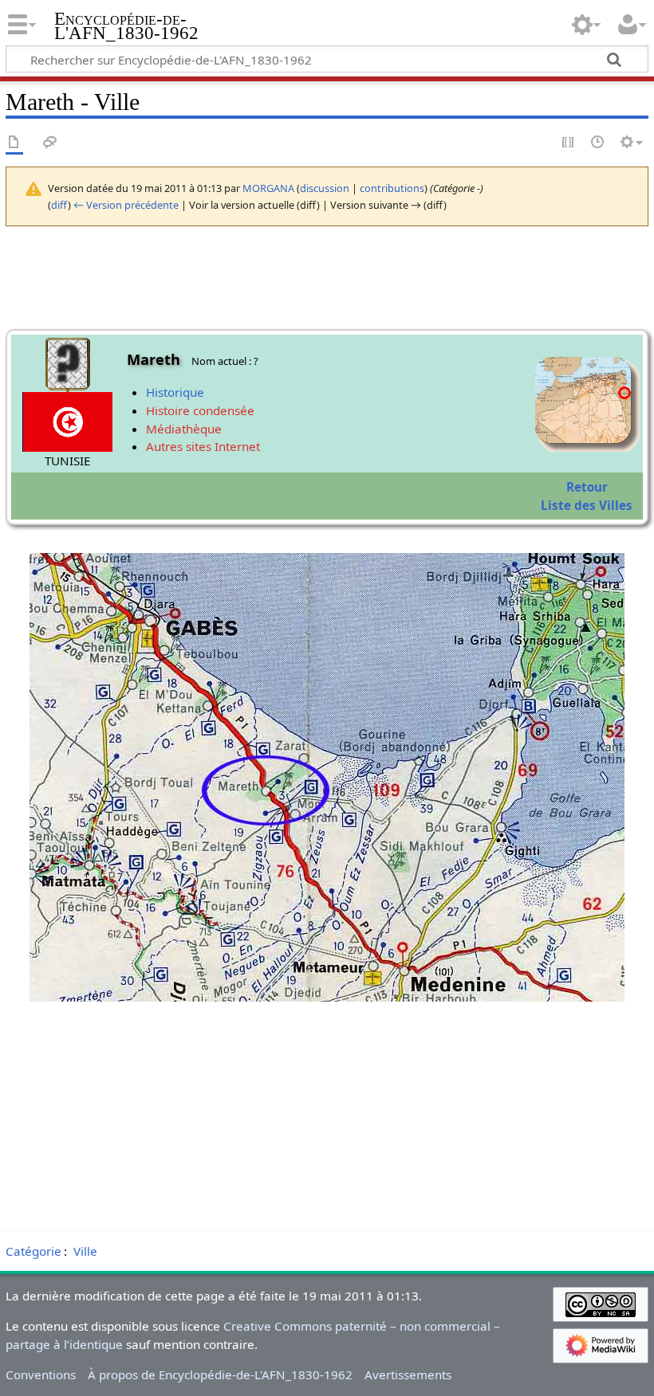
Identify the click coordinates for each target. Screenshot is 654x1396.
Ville (85, 1251)
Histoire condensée (200, 410)
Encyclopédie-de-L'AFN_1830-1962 (126, 26)
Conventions (41, 1374)
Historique (175, 392)
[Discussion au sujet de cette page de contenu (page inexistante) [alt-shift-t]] (50, 143)
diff (59, 205)
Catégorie (33, 1251)
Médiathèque (184, 429)
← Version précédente (126, 205)
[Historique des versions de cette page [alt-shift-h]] (598, 143)
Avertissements (407, 1374)
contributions (392, 188)
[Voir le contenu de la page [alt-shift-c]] (14, 143)
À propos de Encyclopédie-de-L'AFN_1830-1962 (220, 1374)
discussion (324, 188)
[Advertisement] (327, 1113)
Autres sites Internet (203, 446)
